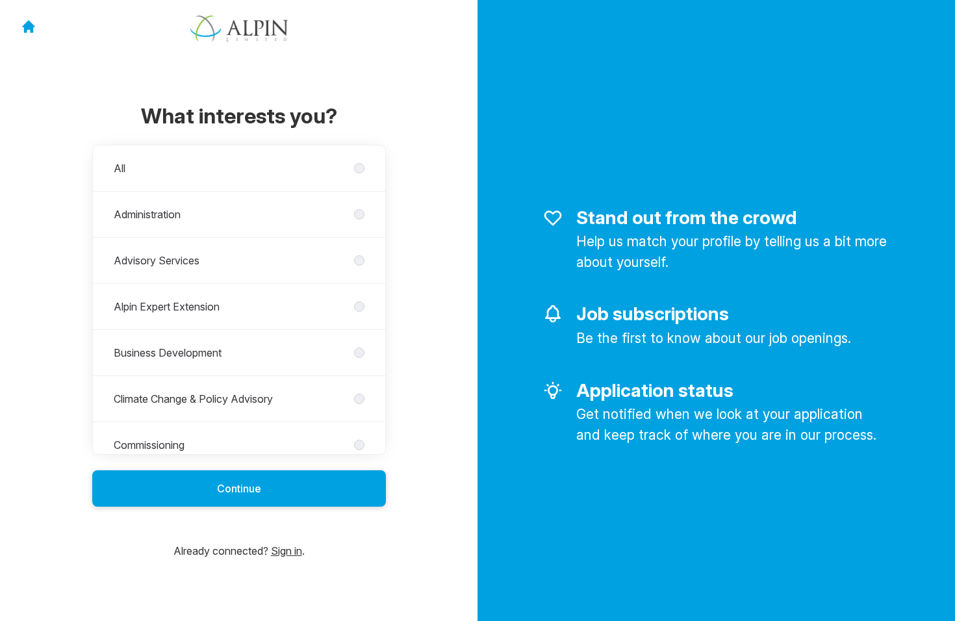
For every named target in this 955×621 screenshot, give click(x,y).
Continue (239, 488)
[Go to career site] (28, 26)
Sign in (286, 550)
